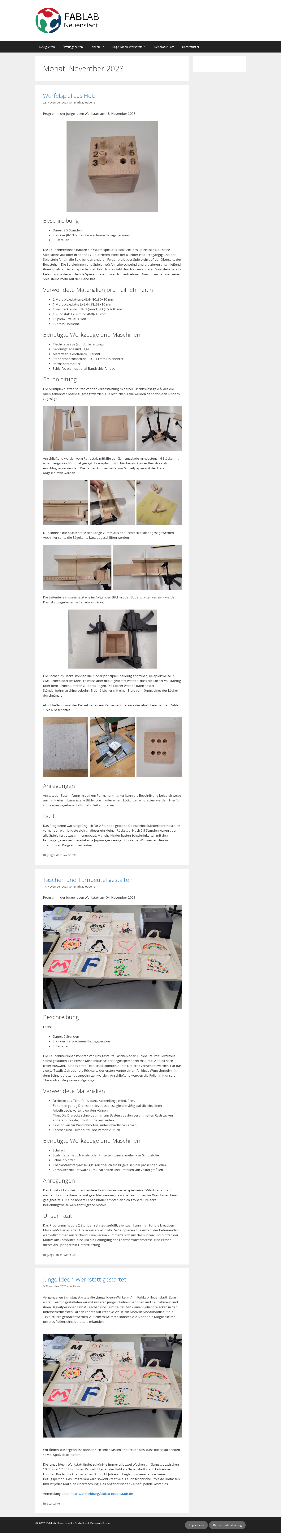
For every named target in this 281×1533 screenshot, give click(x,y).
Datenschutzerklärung (227, 1525)
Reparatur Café (164, 47)
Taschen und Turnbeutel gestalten (87, 880)
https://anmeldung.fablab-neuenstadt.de (102, 1493)
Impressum (196, 1525)
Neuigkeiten (47, 47)
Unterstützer (190, 47)
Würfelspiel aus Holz (69, 95)
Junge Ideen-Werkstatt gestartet (84, 1279)
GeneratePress (100, 1523)
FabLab (95, 47)
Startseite (53, 1503)
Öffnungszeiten (73, 47)
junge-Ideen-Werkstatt (127, 47)
